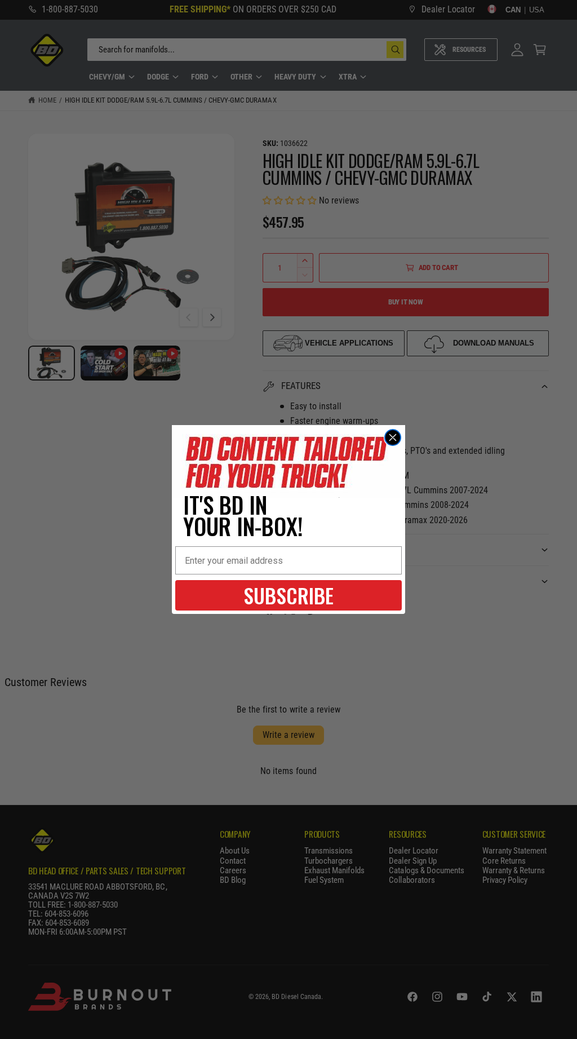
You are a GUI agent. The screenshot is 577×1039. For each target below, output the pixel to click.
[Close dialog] (393, 437)
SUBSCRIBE (288, 595)
